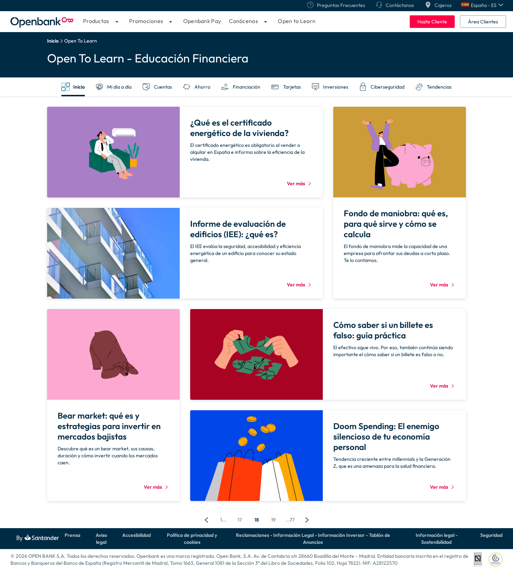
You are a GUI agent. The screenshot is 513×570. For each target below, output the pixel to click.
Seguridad (491, 535)
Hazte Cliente (432, 21)
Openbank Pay (202, 20)
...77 (290, 520)
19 (273, 520)
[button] (482, 5)
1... (223, 520)
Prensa (72, 535)
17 (240, 520)
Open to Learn (296, 20)
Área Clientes (483, 21)
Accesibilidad (136, 535)
